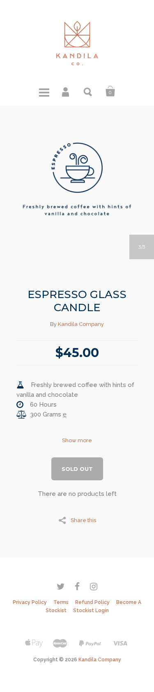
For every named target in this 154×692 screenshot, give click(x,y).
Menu (44, 91)
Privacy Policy (30, 602)
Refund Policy (92, 602)
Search (88, 91)
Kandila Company (81, 324)
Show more (77, 440)
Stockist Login (91, 610)
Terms (61, 602)
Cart (110, 91)
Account (66, 91)
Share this (83, 520)
